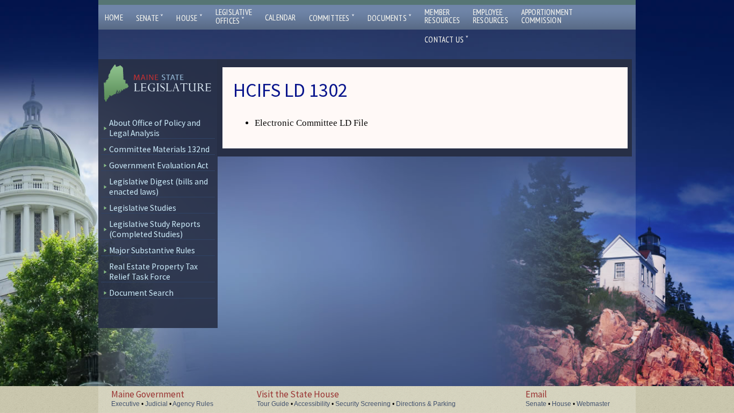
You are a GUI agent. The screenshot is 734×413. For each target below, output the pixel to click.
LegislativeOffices (233, 16)
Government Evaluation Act (158, 165)
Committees (332, 18)
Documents (390, 18)
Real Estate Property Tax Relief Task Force (153, 271)
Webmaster (593, 404)
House (189, 18)
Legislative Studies (142, 208)
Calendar (280, 17)
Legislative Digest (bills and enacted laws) (158, 186)
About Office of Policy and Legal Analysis (154, 128)
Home (114, 17)
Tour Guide (273, 404)
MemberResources (442, 16)
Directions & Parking (426, 404)
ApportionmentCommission (547, 16)
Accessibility (312, 404)
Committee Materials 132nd (159, 149)
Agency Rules (192, 404)
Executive (125, 404)
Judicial (156, 404)
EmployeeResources (490, 16)
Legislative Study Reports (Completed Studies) (154, 229)
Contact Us (446, 39)
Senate (150, 18)
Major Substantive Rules (152, 250)
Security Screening (363, 404)
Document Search (141, 293)
